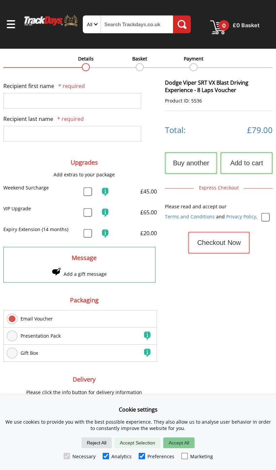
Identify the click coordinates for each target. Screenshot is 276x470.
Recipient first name (44, 86)
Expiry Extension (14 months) (35, 229)
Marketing (201, 456)
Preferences (160, 456)
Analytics (121, 456)
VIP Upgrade (17, 208)
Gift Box (29, 353)
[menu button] (11, 25)
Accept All (179, 442)
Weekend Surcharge (26, 187)
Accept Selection (137, 442)
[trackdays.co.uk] (51, 26)
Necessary (84, 456)
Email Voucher (37, 318)
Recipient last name (43, 119)
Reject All (96, 442)
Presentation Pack (41, 336)
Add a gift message (85, 274)
